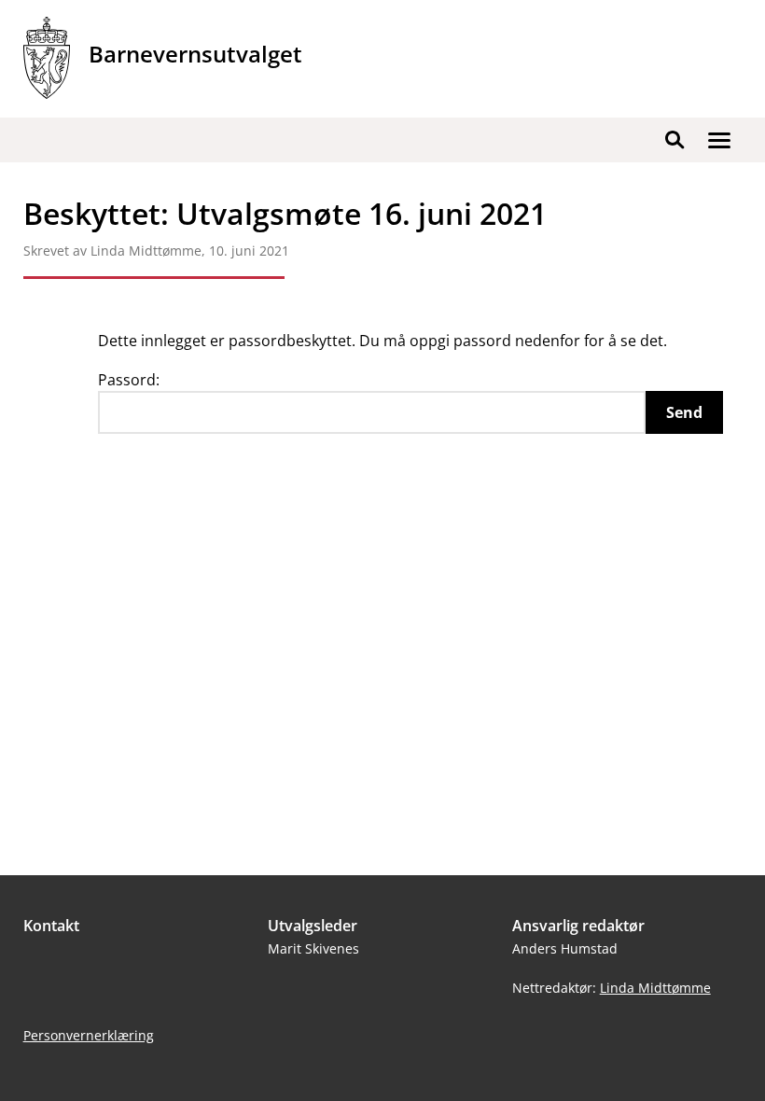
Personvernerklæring (88, 1035)
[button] (719, 140)
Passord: (129, 379)
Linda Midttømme (655, 987)
